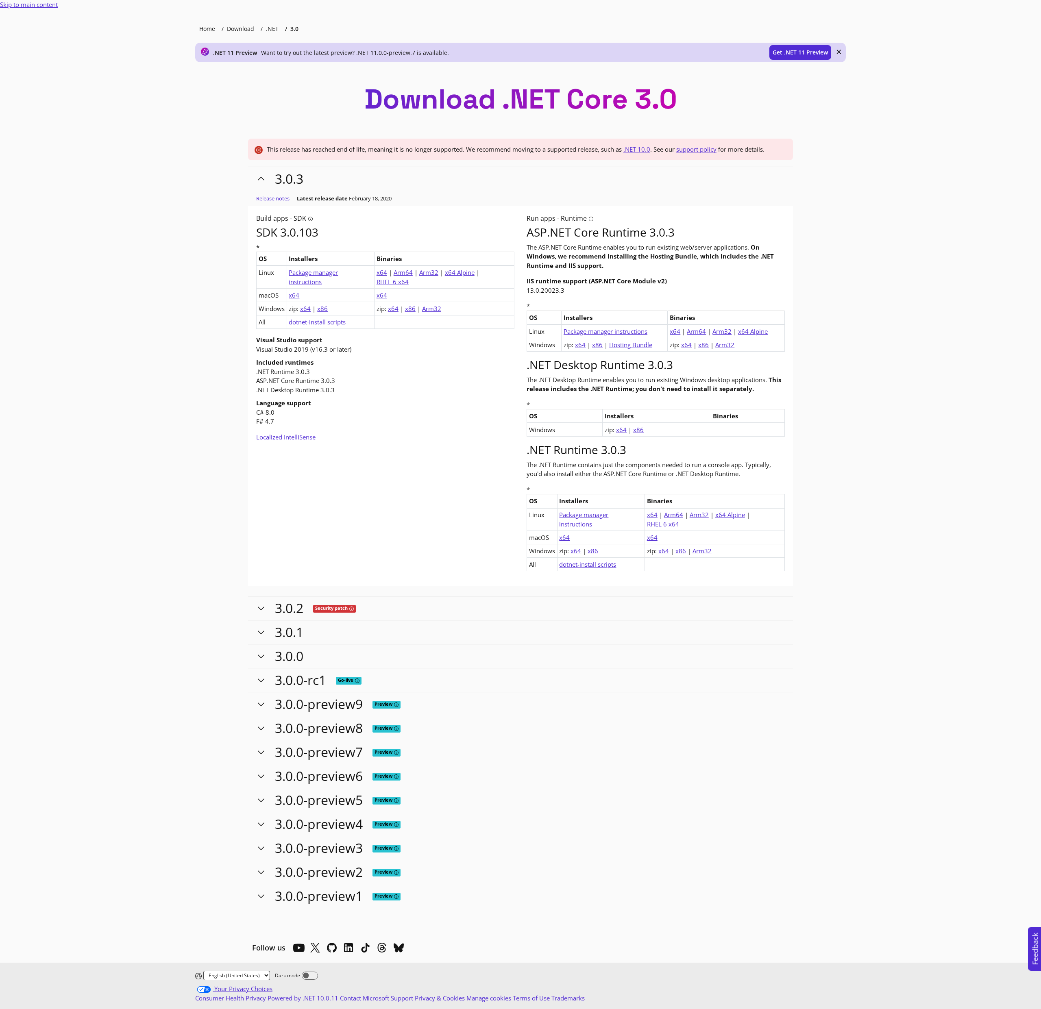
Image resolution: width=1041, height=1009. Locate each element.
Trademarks (568, 998)
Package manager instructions (313, 277)
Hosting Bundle (630, 345)
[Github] (332, 948)
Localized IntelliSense (286, 437)
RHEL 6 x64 (393, 282)
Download (240, 29)
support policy (696, 149)
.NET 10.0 (636, 149)
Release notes (273, 198)
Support (402, 998)
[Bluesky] (398, 948)
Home (207, 29)
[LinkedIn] (348, 948)
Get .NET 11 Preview (800, 52)
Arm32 (428, 272)
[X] (315, 948)
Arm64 (403, 272)
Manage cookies (488, 998)
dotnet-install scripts (317, 322)
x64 (382, 272)
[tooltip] (310, 219)
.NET (272, 29)
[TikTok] (365, 948)
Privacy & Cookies (440, 998)
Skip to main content (29, 4)
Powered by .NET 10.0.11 (303, 998)
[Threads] (382, 948)
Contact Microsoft (364, 998)
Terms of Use (531, 998)
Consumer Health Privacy (230, 998)
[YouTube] (298, 948)
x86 (322, 308)
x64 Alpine (460, 272)
